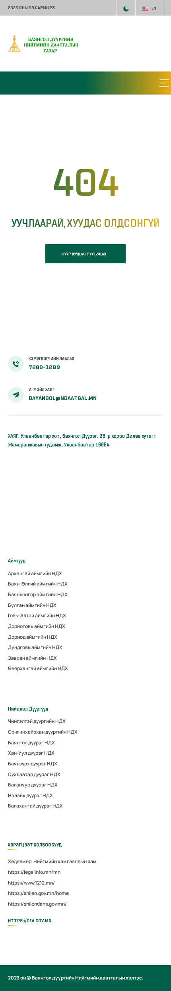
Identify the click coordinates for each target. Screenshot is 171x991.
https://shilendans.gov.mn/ (37, 903)
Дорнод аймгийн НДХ (32, 637)
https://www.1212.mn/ (31, 882)
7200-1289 (44, 367)
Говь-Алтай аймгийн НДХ (37, 615)
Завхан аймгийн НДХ (32, 658)
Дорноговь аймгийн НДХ (36, 626)
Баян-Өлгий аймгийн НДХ (38, 583)
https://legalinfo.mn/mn (34, 872)
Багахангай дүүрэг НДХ (35, 805)
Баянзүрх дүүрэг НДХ (32, 763)
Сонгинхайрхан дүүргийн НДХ (43, 731)
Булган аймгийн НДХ (32, 605)
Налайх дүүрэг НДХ (30, 795)
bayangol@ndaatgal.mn (63, 398)
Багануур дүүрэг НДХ (33, 784)
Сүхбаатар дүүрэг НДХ (34, 774)
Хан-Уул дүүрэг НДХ (31, 753)
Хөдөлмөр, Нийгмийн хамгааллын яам (52, 861)
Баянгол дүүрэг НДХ (31, 742)
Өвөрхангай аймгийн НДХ (38, 668)
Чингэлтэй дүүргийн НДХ (37, 721)
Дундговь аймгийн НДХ (35, 647)
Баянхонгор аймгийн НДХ (38, 594)
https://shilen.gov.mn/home (38, 893)
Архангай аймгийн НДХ (35, 573)
